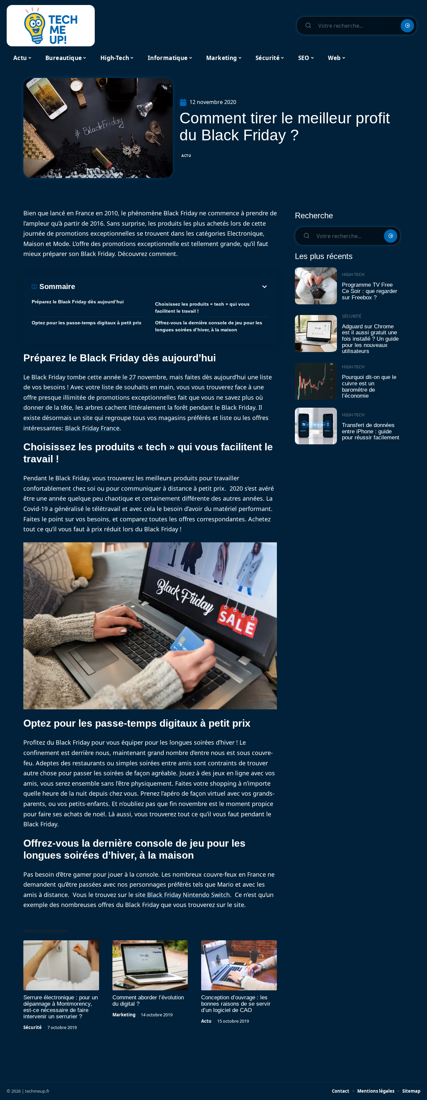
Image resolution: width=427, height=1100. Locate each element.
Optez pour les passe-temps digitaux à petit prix (86, 322)
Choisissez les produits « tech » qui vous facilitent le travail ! (202, 307)
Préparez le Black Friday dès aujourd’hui (78, 301)
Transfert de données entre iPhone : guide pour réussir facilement (370, 431)
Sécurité (32, 1027)
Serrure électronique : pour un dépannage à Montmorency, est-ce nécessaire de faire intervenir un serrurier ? (60, 1007)
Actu (186, 155)
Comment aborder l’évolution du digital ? (148, 1000)
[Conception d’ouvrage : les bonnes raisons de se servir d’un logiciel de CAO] (239, 965)
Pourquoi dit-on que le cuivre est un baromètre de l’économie (369, 386)
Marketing (123, 1015)
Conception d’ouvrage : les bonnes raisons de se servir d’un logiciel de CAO (236, 1003)
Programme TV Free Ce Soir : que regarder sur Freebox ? (369, 291)
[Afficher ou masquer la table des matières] (172, 287)
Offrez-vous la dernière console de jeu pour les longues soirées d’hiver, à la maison (208, 326)
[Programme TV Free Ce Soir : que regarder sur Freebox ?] (316, 285)
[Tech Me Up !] (51, 26)
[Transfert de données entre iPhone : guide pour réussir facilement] (316, 426)
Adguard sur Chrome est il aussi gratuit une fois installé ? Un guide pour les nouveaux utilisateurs (370, 339)
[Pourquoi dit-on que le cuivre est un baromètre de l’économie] (316, 381)
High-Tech (353, 274)
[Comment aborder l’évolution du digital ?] (150, 965)
